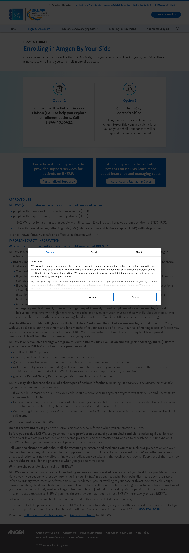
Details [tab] (94, 252)
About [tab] (139, 252)
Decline (136, 297)
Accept (92, 297)
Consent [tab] (50, 252)
